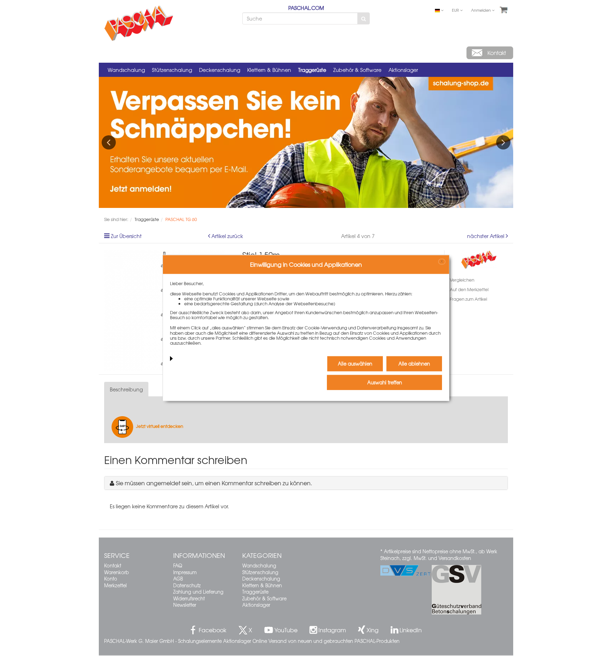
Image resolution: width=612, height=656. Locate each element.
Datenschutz (187, 585)
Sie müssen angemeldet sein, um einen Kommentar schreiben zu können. (214, 483)
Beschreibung (126, 389)
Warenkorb (116, 572)
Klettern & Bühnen (269, 69)
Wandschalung (126, 69)
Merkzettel (115, 585)
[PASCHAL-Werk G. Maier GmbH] (479, 258)
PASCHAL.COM (306, 7)
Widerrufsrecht (189, 598)
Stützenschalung (172, 69)
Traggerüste (312, 69)
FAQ (177, 565)
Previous (109, 142)
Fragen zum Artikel (468, 299)
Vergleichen (462, 280)
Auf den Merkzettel (469, 289)
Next (503, 142)
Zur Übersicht (126, 235)
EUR (456, 10)
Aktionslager (403, 69)
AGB (178, 578)
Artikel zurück (227, 235)
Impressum (185, 572)
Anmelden (481, 10)
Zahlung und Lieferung (198, 591)
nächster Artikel (486, 235)
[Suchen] (363, 18)
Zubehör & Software (357, 69)
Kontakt (112, 565)
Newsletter (184, 604)
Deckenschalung (219, 69)
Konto (110, 578)
